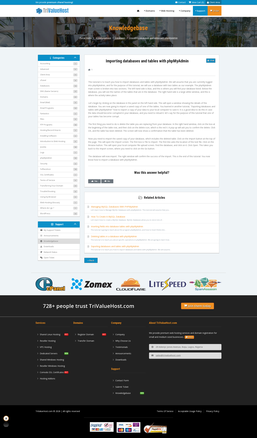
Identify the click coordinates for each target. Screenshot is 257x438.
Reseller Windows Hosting (52, 365)
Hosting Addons (47, 378)
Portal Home (86, 38)
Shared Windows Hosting (52, 359)
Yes (95, 181)
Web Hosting (167, 10)
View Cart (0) (198, 2)
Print (212, 61)
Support (201, 10)
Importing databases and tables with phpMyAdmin (153, 38)
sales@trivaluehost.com (168, 355)
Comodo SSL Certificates (52, 372)
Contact (182, 2)
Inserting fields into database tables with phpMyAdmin (128, 228)
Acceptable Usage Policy (190, 411)
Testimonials (121, 347)
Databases (120, 38)
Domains (150, 10)
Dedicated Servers (48, 353)
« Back (91, 260)
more (190, 337)
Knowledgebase (103, 38)
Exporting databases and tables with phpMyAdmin (130, 248)
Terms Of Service (165, 411)
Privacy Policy (212, 411)
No (108, 181)
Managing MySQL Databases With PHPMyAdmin (130, 208)
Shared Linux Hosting (50, 334)
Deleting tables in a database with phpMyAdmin (130, 238)
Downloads (120, 359)
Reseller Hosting (47, 340)
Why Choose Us (123, 340)
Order (216, 10)
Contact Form (122, 380)
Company (186, 10)
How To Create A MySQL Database (126, 218)
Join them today (199, 306)
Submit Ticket (121, 386)
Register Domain (86, 334)
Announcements (123, 353)
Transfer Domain (86, 340)
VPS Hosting (46, 347)
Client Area (215, 2)
